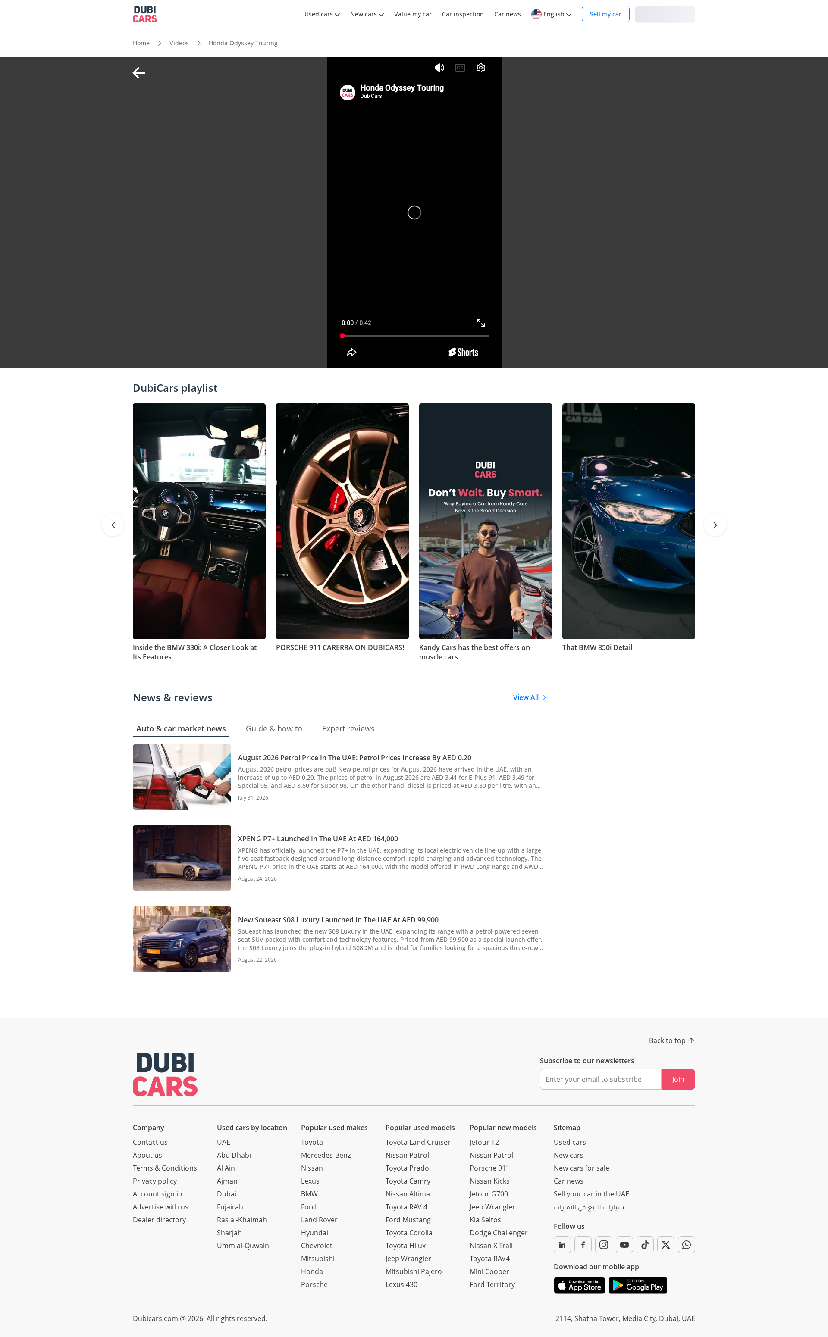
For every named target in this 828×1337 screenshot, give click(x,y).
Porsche (314, 1284)
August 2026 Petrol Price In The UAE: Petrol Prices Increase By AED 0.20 (354, 757)
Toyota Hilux (406, 1245)
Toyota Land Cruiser (418, 1142)
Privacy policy (155, 1181)
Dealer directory (159, 1220)
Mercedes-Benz (326, 1155)
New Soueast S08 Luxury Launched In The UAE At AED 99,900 (338, 920)
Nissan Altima (408, 1194)
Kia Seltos (485, 1220)
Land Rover (319, 1220)
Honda (312, 1271)
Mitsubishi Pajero (414, 1271)
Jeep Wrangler (408, 1258)
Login (665, 13)
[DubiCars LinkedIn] (562, 1244)
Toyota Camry (408, 1181)
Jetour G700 (489, 1194)
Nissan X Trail (491, 1245)
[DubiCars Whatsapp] (686, 1244)
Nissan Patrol (407, 1155)
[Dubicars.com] (165, 1074)
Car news (568, 1181)
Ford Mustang (408, 1220)
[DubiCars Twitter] (666, 1244)
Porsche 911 (490, 1168)
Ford (308, 1207)
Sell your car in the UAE (591, 1194)
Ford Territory (492, 1284)
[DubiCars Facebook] (583, 1244)
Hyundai (314, 1232)
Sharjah (229, 1232)
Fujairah (230, 1207)
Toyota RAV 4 (406, 1207)
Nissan (312, 1168)
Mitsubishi (318, 1258)
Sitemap (567, 1127)
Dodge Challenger (499, 1232)
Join (678, 1079)
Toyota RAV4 (490, 1258)
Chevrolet (316, 1245)
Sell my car (605, 14)
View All (526, 697)
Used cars (570, 1142)
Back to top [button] (667, 1040)
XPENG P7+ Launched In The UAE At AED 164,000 (318, 838)
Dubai (226, 1194)
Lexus (310, 1181)
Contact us (150, 1142)
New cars (568, 1155)
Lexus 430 (401, 1284)
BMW (309, 1194)
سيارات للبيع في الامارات (589, 1208)
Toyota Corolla (409, 1232)
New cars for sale (581, 1168)
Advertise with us (160, 1207)
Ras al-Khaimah (242, 1220)
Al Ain (226, 1168)
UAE (223, 1142)
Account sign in (157, 1194)
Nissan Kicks (490, 1181)
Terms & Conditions (165, 1168)
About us (147, 1155)
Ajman (227, 1181)
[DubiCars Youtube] (624, 1244)
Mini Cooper (489, 1271)
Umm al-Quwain (243, 1245)
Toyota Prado (407, 1168)
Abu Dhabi (234, 1155)
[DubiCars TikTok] (645, 1244)
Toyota (312, 1142)
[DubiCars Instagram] (603, 1244)
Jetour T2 (484, 1142)
